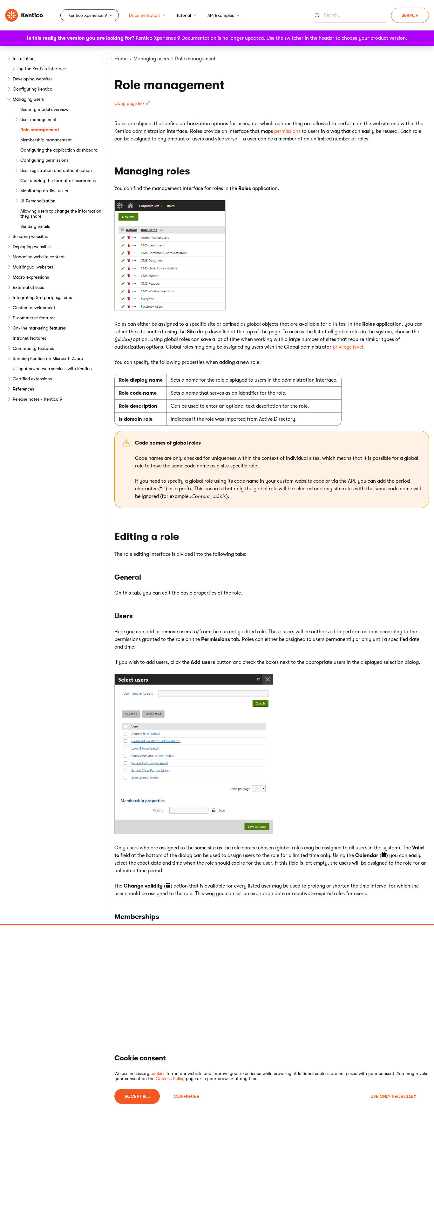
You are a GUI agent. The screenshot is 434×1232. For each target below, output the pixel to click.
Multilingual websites (33, 266)
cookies (158, 1073)
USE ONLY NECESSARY (393, 1096)
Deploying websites (32, 246)
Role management (39, 129)
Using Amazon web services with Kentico (52, 368)
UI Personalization (38, 200)
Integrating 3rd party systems (42, 297)
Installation (24, 58)
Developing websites (32, 78)
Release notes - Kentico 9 (37, 399)
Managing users (28, 99)
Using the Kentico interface (39, 68)
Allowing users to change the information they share (60, 213)
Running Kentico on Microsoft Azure (48, 358)
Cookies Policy (170, 1078)
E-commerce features (34, 317)
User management (38, 119)
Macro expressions (31, 277)
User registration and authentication (56, 170)
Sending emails (35, 226)
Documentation (144, 15)
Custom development (34, 307)
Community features (33, 348)
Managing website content (39, 256)
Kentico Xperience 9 (87, 15)
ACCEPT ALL (137, 1096)
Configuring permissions (44, 160)
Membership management (46, 139)
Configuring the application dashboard (59, 150)
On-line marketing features (39, 327)
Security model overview (44, 109)
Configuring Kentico (32, 89)
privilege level (348, 347)
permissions (287, 131)
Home (120, 59)
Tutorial (183, 15)
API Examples (220, 15)
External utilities (28, 287)
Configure (186, 1096)
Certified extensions (32, 378)
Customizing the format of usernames (58, 180)
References (23, 388)
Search (410, 15)
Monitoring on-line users (44, 190)
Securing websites (30, 236)
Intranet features (29, 338)
